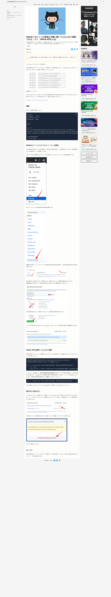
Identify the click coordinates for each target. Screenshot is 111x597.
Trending (35, 4)
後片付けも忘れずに (11, 17)
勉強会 (70, 4)
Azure (57, 4)
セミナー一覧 (89, 153)
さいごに (9, 19)
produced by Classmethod (21, 1)
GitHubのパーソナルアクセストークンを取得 (14, 13)
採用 (77, 4)
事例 (74, 4)
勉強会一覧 (89, 161)
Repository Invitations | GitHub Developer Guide (37, 100)
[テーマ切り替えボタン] (103, 1)
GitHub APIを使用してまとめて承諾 (14, 15)
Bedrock (46, 4)
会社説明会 (66, 4)
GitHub (28, 46)
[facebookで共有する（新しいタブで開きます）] (74, 49)
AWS (39, 4)
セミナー (61, 4)
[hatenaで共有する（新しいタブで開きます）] (72, 49)
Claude (42, 4)
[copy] (76, 114)
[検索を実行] (89, 1)
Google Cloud (52, 4)
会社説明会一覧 (89, 157)
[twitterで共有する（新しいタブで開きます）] (77, 49)
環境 (8, 10)
